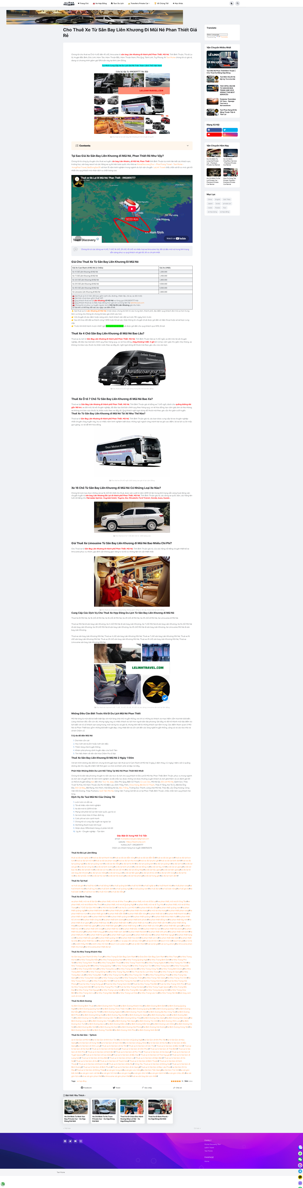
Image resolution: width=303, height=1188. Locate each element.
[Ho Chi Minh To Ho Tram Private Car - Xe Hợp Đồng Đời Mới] (104, 1107)
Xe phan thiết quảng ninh (108, 938)
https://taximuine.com (136, 842)
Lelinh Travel (209, 1147)
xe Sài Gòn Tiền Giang (152, 1070)
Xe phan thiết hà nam (152, 929)
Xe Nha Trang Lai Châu (128, 993)
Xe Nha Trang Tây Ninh (120, 972)
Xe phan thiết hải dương (172, 929)
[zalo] (300, 1147)
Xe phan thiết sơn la (149, 938)
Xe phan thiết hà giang (98, 935)
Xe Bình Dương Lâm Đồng (163, 1024)
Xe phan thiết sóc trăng (150, 925)
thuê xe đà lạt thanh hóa (102, 857)
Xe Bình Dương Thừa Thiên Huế (115, 1009)
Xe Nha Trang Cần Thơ (136, 975)
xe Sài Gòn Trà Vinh (171, 1070)
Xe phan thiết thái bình (137, 931)
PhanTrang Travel (164, 164)
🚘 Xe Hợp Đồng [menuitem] (100, 3)
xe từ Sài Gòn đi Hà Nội (158, 1043)
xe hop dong (212, 212)
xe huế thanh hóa (164, 885)
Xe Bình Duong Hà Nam (108, 1027)
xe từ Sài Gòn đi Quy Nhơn (136, 1043)
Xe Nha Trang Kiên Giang (89, 978)
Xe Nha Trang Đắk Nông (86, 969)
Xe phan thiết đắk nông (137, 913)
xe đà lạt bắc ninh (83, 876)
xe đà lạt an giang (174, 867)
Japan (210, 203)
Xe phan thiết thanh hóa (176, 913)
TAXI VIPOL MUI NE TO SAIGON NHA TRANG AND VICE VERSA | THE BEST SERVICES (227, 90)
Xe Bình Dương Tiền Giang (125, 1021)
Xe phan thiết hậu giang (87, 925)
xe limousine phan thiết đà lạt (98, 947)
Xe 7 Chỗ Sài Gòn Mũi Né (88, 907)
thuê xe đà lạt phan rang (106, 860)
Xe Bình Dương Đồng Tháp (129, 1018)
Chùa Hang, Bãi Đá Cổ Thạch (141, 785)
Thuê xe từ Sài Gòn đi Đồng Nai (156, 1064)
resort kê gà (178, 941)
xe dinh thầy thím (82, 944)
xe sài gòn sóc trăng (132, 1070)
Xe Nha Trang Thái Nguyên (88, 990)
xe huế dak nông (169, 888)
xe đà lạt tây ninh (158, 867)
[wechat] (300, 1159)
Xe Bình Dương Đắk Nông (140, 1024)
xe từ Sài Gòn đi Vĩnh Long (89, 1046)
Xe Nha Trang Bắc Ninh (101, 981)
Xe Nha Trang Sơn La (85, 993)
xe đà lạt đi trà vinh (149, 873)
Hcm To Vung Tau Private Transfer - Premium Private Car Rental (229, 181)
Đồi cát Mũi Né (167, 782)
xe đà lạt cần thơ (118, 870)
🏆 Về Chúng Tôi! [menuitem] (161, 3)
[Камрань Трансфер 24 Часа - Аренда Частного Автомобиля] (212, 101)
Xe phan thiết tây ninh (178, 919)
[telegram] (300, 1171)
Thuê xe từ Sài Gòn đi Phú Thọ (129, 1052)
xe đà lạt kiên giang (171, 870)
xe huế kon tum (89, 891)
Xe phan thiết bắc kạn (142, 935)
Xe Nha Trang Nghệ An (156, 962)
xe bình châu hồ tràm (100, 944)
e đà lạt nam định (169, 876)
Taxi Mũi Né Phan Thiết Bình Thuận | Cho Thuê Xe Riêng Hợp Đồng (221, 72)
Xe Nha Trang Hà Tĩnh (177, 962)
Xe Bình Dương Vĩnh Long (170, 1021)
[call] (3, 1184)
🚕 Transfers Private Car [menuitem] (138, 3)
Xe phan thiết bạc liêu (100, 922)
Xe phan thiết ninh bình (179, 931)
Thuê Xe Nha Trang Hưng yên (91, 984)
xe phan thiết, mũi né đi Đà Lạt (143, 901)
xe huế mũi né (103, 891)
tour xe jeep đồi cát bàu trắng (130, 941)
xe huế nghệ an (149, 885)
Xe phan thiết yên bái (107, 941)
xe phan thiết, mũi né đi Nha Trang (114, 901)
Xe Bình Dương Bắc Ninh (86, 1027)
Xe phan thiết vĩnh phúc (158, 931)
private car (227, 203)
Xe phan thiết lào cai (88, 941)
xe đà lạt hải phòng (134, 876)
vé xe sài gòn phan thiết (92, 1076)
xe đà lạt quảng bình (145, 863)
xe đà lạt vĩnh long (167, 873)
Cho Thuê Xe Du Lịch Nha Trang (145, 972)
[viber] (300, 1183)
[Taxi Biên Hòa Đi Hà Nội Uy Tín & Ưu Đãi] (212, 79)
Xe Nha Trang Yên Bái (168, 993)
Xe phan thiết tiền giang (171, 925)
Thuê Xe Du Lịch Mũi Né (127, 907)
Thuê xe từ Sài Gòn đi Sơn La (121, 1058)
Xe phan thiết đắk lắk (116, 913)
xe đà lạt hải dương (116, 876)
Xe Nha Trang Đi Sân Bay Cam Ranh (120, 956)
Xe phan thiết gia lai (97, 913)
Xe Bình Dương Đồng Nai (93, 1015)
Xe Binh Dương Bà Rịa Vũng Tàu (162, 1012)
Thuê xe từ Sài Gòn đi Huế (87, 1061)
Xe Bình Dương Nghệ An (112, 1012)
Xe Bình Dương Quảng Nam (89, 1009)
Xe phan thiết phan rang (178, 910)
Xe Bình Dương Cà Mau (85, 1018)
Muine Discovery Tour (213, 1144)
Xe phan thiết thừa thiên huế (165, 916)
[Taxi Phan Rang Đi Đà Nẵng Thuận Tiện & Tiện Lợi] (212, 112)
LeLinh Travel (159, 167)
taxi (92, 782)
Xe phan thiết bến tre (120, 922)
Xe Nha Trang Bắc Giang (133, 990)
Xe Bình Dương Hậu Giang (154, 1018)
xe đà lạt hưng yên (152, 876)
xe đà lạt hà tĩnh (128, 863)
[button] (231, 3)
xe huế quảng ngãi (123, 888)
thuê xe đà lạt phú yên (149, 860)
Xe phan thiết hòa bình (130, 938)
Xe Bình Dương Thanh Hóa (135, 1012)
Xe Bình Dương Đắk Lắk (117, 1024)
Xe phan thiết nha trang (137, 910)
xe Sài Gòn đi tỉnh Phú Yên (155, 1040)
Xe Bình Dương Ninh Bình (147, 1030)
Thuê (168, 1067)
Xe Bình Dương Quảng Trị (165, 1009)
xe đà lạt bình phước (123, 867)
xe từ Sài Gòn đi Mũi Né (81, 1040)
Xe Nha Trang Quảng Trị (103, 966)
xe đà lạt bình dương (105, 867)
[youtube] (214, 135)
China (210, 199)
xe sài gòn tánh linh (158, 1073)
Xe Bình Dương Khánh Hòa (131, 1006)
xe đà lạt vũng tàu (87, 867)
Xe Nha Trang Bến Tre (95, 975)
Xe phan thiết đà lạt (156, 913)
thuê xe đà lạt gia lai (165, 857)
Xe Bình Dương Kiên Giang (177, 1018)
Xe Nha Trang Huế (123, 966)
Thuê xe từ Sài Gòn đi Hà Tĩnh (114, 1046)
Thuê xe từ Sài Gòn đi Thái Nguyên (155, 1055)
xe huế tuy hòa (92, 888)
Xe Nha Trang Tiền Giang (155, 978)
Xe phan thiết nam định (117, 931)
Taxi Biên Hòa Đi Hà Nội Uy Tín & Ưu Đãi (227, 78)
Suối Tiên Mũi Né (106, 791)
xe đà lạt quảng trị (163, 863)
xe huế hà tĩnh (136, 885)
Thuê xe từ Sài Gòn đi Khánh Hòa (93, 1064)
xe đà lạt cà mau (102, 870)
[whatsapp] (300, 1153)
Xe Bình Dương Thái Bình (102, 1030)
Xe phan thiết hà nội (112, 929)
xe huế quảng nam (140, 888)
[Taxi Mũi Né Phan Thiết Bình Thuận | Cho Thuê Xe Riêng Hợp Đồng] (222, 59)
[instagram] (230, 135)
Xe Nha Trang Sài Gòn (127, 969)
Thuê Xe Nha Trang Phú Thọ (105, 987)
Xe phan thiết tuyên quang (120, 935)
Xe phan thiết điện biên (169, 938)
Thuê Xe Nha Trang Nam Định (118, 984)
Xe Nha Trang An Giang (170, 972)
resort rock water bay (119, 944)
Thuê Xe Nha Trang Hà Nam (125, 981)
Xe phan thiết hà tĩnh (99, 916)
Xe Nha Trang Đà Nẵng (89, 959)
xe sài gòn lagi (125, 1073)
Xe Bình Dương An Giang (137, 1015)
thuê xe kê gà (152, 944)
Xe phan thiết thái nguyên (164, 935)
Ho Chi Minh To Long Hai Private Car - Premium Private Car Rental (213, 162)
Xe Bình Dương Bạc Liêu (159, 1015)
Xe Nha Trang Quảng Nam (112, 959)
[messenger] (300, 1165)
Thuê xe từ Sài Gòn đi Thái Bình (163, 1049)
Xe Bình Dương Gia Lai (96, 1024)
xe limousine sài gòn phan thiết (116, 1076)
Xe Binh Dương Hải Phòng (131, 1027)
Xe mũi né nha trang (158, 910)
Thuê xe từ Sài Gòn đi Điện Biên (149, 1058)
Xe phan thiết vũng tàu (92, 919)
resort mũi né (166, 941)
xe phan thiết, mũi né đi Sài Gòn (84, 901)
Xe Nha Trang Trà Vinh (177, 978)
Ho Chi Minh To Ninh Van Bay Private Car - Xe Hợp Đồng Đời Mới (74, 1118)
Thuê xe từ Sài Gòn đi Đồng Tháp (90, 1070)
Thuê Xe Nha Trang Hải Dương (152, 981)
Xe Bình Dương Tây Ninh (115, 1015)
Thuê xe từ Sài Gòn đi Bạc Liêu (153, 1067)
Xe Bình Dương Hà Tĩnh (90, 1012)
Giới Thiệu (226, 199)
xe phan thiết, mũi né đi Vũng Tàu (172, 901)
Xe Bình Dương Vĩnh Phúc (125, 1030)
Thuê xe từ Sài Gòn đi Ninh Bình (101, 1052)
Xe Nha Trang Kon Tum (142, 966)
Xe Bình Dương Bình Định (155, 1006)
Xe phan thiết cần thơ (159, 922)
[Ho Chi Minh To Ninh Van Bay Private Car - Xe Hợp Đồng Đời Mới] (76, 1107)
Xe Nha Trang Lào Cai (148, 993)
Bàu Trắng (123, 788)
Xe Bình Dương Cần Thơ (106, 1018)
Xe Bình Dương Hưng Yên (177, 1027)
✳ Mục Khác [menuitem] (178, 3)
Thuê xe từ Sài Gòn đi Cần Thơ (142, 1046)
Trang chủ (66, 25)
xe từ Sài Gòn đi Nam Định (112, 1043)
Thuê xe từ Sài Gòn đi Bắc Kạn (126, 1055)
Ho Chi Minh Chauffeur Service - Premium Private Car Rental (230, 162)
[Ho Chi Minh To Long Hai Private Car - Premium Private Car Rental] (214, 153)
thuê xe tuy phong (167, 944)
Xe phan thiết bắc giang (86, 938)
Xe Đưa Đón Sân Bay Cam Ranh (151, 956)
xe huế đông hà (104, 885)
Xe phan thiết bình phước (136, 919)
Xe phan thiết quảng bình (120, 916)
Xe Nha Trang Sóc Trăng (132, 978)
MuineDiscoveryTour (145, 164)
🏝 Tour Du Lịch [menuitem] (117, 3)
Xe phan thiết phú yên (116, 910)
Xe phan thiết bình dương (114, 919)
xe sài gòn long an (115, 1070)
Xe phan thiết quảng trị (142, 916)
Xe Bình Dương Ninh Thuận (107, 1006)
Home (207, 1161)
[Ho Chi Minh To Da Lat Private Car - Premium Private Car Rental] (214, 172)
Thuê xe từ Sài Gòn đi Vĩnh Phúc (134, 1049)
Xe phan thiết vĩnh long (93, 929)
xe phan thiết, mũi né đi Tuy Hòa (150, 904)
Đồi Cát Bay (80, 788)
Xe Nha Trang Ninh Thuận (87, 962)
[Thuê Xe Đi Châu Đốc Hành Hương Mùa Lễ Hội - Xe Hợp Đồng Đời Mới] (132, 1107)
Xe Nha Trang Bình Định (159, 959)
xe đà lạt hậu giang (153, 870)
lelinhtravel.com (137, 303)
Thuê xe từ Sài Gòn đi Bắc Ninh (169, 1046)
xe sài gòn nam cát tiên (90, 1073)
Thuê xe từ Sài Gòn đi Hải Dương (106, 1049)
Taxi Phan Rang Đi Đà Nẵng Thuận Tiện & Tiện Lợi (228, 112)
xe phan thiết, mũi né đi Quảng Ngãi (119, 904)
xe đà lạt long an (115, 873)
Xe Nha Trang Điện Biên (106, 993)
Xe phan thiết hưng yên (95, 931)
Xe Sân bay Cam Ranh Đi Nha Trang (87, 956)
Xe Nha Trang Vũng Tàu (149, 969)
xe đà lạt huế (178, 863)
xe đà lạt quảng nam (94, 863)
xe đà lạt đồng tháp (134, 870)
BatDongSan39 (93, 167)
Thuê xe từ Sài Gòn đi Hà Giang (156, 1052)
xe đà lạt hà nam (99, 876)
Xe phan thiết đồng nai (158, 919)
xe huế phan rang (181, 885)
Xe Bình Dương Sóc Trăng (101, 1021)
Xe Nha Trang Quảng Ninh (157, 990)
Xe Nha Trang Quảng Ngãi (136, 959)
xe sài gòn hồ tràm (109, 1073)
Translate (224, 37)
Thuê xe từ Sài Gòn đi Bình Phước (97, 1067)
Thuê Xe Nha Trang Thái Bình (145, 984)
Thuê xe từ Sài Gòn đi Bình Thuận (143, 1061)
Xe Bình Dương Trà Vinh (147, 1021)
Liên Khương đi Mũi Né (96, 311)
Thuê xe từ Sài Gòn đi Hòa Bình (94, 1058)
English (217, 199)
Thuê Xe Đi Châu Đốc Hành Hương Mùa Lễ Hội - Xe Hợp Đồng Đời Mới (131, 1118)
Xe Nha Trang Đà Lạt (108, 969)
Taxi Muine (170, 57)
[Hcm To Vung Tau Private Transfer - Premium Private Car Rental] (230, 172)
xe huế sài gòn (77, 885)
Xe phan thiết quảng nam (170, 907)
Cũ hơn (196, 1128)
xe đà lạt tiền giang (132, 873)
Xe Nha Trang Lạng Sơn (111, 990)
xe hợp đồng (76, 25)
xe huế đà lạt (155, 888)
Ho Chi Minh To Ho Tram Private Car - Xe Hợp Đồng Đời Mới (103, 1118)
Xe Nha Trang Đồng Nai (98, 972)
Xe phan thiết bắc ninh (131, 929)
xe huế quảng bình (120, 885)
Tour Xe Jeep (108, 782)
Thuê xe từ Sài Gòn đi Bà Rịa (121, 1064)
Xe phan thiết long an (129, 925)
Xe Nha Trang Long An (110, 978)
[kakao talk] (300, 1177)
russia (210, 208)
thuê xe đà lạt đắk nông (124, 857)
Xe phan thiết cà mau (139, 922)
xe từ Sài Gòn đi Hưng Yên (89, 1043)
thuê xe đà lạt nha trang (128, 860)
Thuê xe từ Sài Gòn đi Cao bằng (98, 1055)
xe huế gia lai (183, 888)
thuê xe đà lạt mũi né (85, 860)
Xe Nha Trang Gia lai (162, 966)
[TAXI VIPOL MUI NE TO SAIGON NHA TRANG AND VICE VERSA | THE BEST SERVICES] (212, 88)
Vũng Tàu (139, 1064)
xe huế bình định (107, 888)
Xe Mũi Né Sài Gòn (108, 907)
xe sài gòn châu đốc (176, 1073)
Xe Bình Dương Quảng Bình (141, 1009)
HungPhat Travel (79, 167)
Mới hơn (68, 1128)
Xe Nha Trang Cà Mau (115, 975)
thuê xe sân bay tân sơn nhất (144, 1076)
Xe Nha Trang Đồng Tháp (158, 975)
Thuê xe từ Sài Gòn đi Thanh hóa (114, 1061)
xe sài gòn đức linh (141, 1073)
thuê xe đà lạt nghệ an (81, 857)
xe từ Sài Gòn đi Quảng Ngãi (130, 1040)
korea (218, 203)
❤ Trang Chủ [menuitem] (83, 3)
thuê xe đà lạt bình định (170, 860)
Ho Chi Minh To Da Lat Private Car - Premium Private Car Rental (213, 181)
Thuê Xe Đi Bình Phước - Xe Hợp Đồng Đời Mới (158, 1117)
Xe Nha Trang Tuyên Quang (158, 987)
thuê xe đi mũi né (152, 941)
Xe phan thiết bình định (96, 910)
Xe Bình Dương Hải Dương (154, 1027)
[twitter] (230, 130)
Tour (224, 208)
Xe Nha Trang (172, 956)
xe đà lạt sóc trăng (98, 873)
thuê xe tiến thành (137, 944)
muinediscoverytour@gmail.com (135, 839)
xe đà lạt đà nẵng (112, 863)
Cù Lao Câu (145, 782)
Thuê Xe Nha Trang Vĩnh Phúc (172, 984)
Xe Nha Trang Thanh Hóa (134, 962)
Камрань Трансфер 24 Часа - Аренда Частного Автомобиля (228, 102)
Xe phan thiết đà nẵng (148, 907)
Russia (217, 208)
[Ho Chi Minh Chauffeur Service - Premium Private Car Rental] (230, 153)
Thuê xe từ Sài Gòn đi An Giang (126, 1067)
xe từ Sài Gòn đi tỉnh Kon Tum (104, 1040)
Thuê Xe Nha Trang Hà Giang (132, 987)
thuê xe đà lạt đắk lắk (145, 857)
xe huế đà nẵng (117, 891)
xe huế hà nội (91, 885)
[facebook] (214, 130)
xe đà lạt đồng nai (141, 867)
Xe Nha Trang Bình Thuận (110, 962)
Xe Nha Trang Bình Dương (172, 969)
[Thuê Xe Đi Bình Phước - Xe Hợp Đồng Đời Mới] (160, 1107)
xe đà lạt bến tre (86, 870)
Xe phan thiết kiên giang (108, 925)
